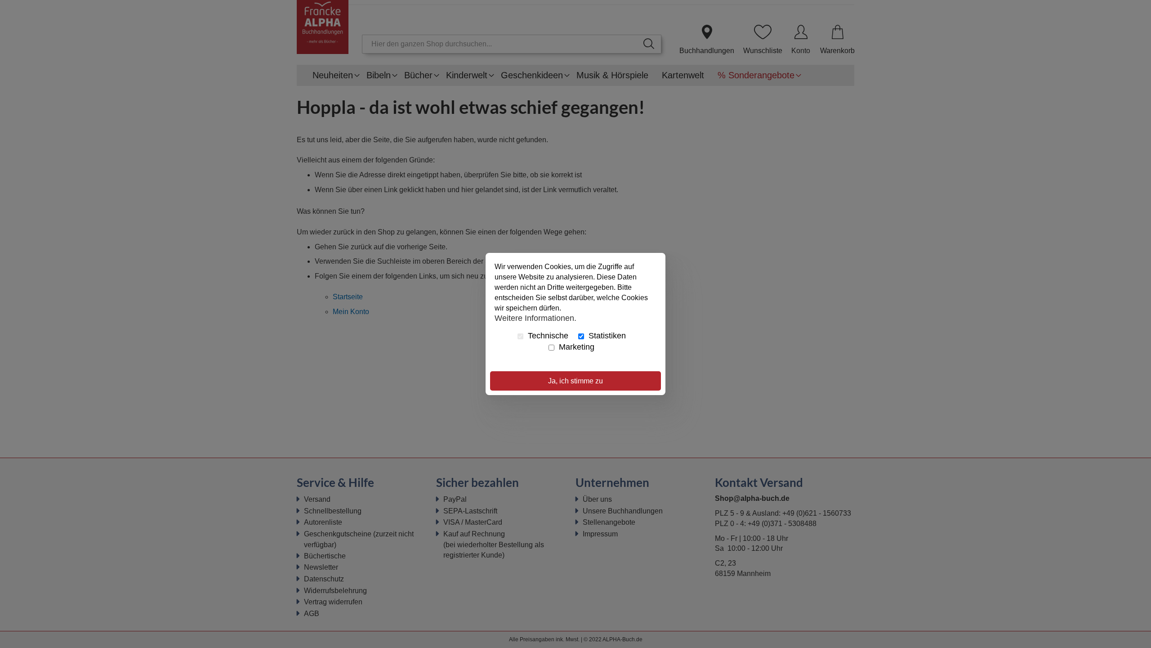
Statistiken (606, 335)
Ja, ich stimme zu (575, 381)
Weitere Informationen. (535, 317)
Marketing (575, 346)
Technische (547, 335)
